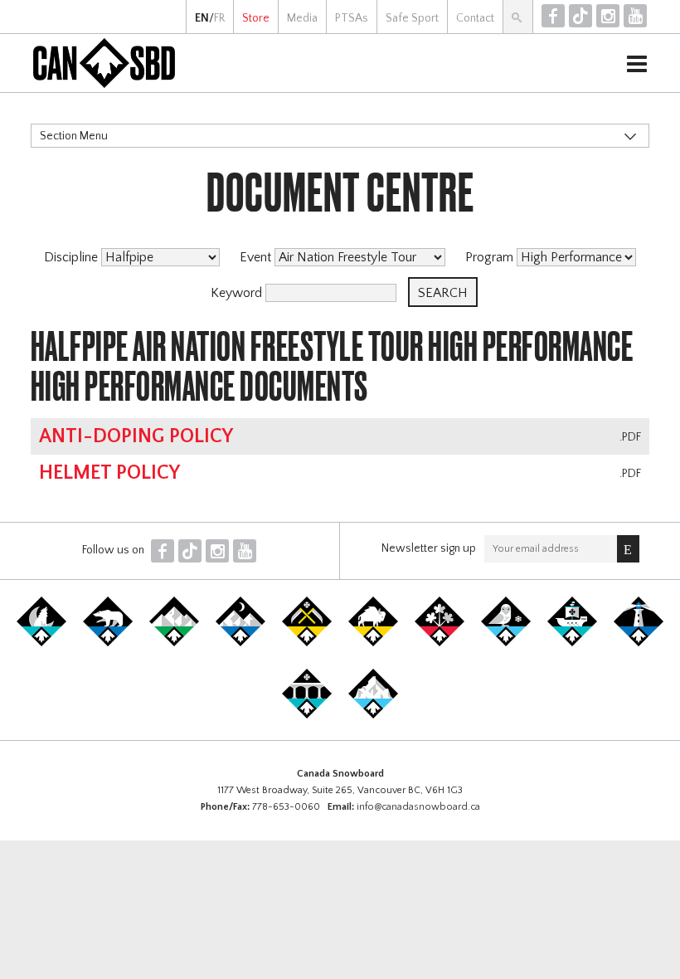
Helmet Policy (109, 473)
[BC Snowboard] (174, 643)
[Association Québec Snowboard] (506, 643)
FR (219, 18)
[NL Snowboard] (373, 715)
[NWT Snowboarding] (108, 643)
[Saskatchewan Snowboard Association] (307, 643)
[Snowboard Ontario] (439, 643)
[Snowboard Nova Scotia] (638, 643)
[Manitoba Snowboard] (373, 643)
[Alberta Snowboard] (240, 643)
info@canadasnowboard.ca (418, 806)
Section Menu (74, 136)
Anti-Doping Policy (136, 436)
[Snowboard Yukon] (41, 643)
